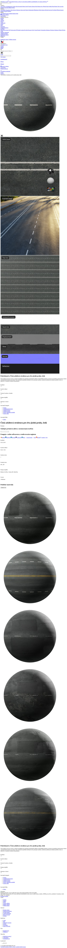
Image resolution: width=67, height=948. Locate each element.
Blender (2, 19)
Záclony (14, 10)
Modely (2, 47)
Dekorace (18, 10)
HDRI (2, 48)
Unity (33, 30)
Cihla (16, 6)
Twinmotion (43, 30)
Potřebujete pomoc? (5, 34)
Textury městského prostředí (9, 412)
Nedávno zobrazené (5, 32)
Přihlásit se (3, 36)
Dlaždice (2, 7)
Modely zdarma (6, 904)
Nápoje (27, 10)
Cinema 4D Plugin (7, 913)
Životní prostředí (8, 13)
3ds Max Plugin (6, 912)
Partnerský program (7, 922)
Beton (24, 6)
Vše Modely (3, 10)
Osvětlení (55, 10)
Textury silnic (6, 413)
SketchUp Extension (7, 911)
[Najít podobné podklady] (2, 136)
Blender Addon (6, 910)
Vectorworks (13, 30)
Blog (4, 921)
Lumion (22, 30)
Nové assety (3, 16)
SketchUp (4, 28)
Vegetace (9, 11)
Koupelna (8, 10)
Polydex (63, 30)
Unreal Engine (37, 30)
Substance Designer (50, 30)
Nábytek (47, 10)
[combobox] (33, 51)
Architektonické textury (8, 408)
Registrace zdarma (4, 896)
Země (26, 6)
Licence (24, 946)
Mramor (39, 6)
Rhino (2, 30)
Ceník (2, 31)
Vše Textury (3, 6)
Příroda (44, 6)
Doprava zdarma (5, 14)
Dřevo (13, 7)
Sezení (5, 11)
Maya (3, 26)
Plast (53, 6)
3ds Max (2, 21)
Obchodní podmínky (5, 946)
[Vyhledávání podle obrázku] (2, 53)
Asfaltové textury (6, 410)
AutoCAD (8, 30)
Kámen (56, 6)
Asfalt (14, 6)
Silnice (4, 419)
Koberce (2, 11)
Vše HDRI (3, 13)
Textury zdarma (6, 903)
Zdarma (33, 6)
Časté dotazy (5, 937)
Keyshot (26, 30)
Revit (4, 30)
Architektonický (9, 6)
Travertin (6, 7)
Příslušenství (36, 10)
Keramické (20, 6)
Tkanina (30, 6)
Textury (2, 46)
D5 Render (18, 30)
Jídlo (40, 10)
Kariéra (4, 923)
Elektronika (31, 10)
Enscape (30, 30)
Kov (42, 6)
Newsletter (5, 925)
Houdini (2, 27)
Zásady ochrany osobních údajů (15, 946)
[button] (33, 4)
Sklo (36, 6)
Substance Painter (58, 30)
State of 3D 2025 (6, 926)
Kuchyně (51, 10)
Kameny (62, 10)
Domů (2, 72)
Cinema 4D (3, 23)
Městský (10, 7)
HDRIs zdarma (6, 905)
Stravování (23, 10)
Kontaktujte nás (6, 938)
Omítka (50, 6)
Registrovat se (6, 930)
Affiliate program (4, 33)
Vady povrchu (60, 6)
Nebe (17, 13)
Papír (47, 6)
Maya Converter (6, 914)
